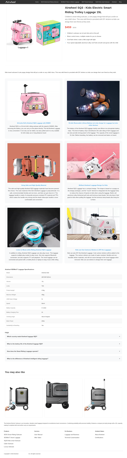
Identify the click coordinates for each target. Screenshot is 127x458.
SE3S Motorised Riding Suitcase (50, 2)
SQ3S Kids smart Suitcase (102, 2)
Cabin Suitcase (8, 443)
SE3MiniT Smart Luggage (12, 437)
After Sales (37, 437)
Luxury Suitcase (9, 446)
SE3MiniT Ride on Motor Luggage (70, 2)
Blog (120, 2)
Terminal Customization (72, 437)
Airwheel (114, 2)
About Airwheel (99, 434)
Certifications (99, 437)
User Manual (38, 434)
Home (37, 2)
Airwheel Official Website (115, 454)
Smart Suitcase (23, 454)
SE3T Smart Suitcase (87, 2)
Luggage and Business (72, 434)
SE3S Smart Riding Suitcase (13, 434)
